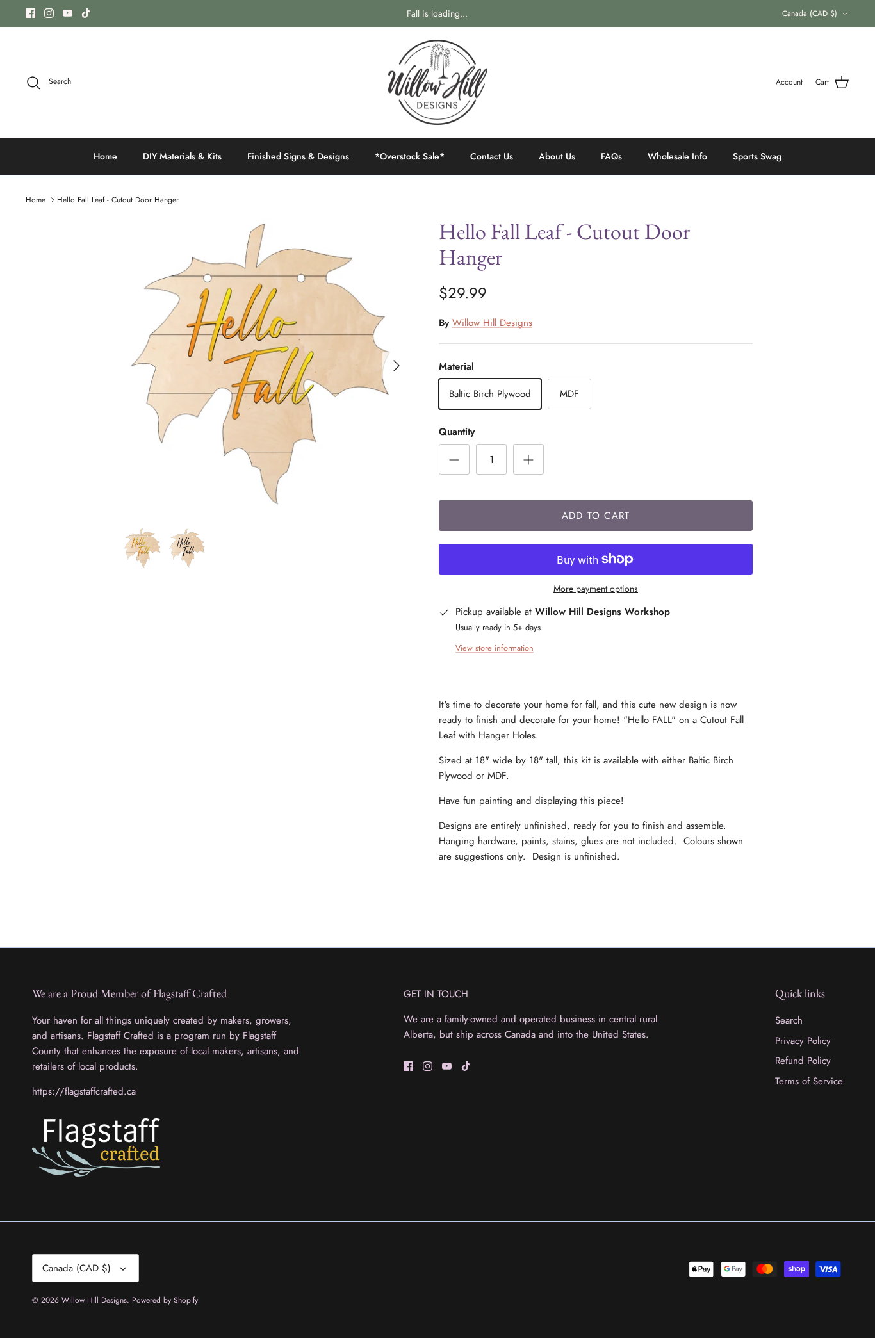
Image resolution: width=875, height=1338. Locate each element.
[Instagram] (49, 13)
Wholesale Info (677, 156)
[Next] (396, 366)
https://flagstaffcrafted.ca (84, 1091)
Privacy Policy (803, 1041)
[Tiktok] (86, 13)
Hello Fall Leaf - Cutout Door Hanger (118, 200)
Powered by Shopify (165, 1300)
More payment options (595, 588)
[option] (266, 366)
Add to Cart (596, 516)
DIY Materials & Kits (182, 156)
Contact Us (491, 156)
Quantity (457, 432)
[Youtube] (67, 13)
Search (789, 1020)
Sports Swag (757, 156)
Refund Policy (803, 1061)
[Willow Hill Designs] (437, 83)
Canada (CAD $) (809, 13)
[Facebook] (30, 13)
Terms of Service (809, 1081)
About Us (557, 156)
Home (105, 156)
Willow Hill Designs (492, 323)
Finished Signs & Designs (298, 156)
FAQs (611, 156)
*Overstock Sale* (410, 156)
